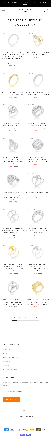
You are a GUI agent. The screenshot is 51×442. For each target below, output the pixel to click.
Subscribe (11, 399)
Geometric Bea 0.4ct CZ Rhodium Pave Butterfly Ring (13, 126)
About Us (6, 350)
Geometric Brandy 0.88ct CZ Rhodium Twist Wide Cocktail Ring (38, 159)
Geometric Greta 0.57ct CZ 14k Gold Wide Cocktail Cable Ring (38, 302)
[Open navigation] (3, 10)
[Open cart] (48, 10)
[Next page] (36, 318)
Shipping (6, 365)
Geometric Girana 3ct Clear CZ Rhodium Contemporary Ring (13, 302)
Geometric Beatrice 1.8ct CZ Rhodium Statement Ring (37, 126)
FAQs (5, 354)
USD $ (24, 411)
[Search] (44, 10)
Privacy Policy (8, 361)
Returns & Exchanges (11, 357)
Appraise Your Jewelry (11, 369)
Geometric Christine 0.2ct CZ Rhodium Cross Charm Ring (37, 231)
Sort (25, 330)
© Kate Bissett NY (25, 416)
